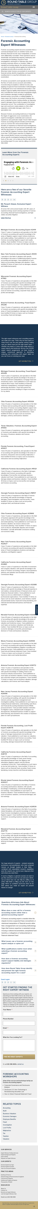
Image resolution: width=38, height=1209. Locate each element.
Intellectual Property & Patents (9, 1180)
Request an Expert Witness (8, 1158)
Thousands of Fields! (6, 1182)
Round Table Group (9, 7)
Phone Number (8, 1019)
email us (21, 1064)
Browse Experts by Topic (7, 1165)
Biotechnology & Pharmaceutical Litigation (12, 1176)
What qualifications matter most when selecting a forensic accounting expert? (18, 951)
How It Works (4, 1156)
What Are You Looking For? (12, 1037)
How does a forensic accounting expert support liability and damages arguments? (18, 961)
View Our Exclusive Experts (8, 1168)
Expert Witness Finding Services (9, 1153)
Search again (5, 979)
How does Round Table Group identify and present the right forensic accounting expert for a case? (18, 970)
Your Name (7, 1010)
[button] (3, 181)
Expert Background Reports (8, 1154)
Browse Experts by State (7, 1166)
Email (5, 1028)
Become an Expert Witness (8, 1192)
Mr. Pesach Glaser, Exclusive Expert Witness (16, 205)
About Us (3, 1188)
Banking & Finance (6, 1175)
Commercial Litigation (7, 1178)
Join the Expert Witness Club (8, 1194)
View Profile (6, 218)
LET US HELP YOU (25, 361)
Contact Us (4, 1190)
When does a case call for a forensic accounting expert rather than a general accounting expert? (18, 912)
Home (2, 36)
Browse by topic (9, 36)
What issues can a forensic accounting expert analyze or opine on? (18, 942)
